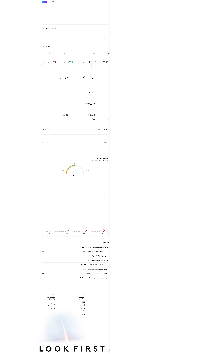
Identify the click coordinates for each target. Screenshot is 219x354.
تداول (84, 305)
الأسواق (103, 1)
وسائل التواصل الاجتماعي (81, 295)
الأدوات (53, 295)
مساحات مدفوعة (82, 315)
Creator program (82, 299)
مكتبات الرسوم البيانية (51, 297)
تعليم (84, 307)
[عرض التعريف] (109, 77)
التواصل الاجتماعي (109, 1)
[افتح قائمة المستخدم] (49, 2)
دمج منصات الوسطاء (51, 305)
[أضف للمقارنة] (95, 62)
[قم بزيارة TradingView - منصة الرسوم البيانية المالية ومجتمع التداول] (46, 46)
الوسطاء (98, 1)
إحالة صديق (83, 298)
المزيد (93, 1)
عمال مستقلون (82, 314)
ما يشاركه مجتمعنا (82, 297)
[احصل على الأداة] (53, 28)
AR (52, 1)
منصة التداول (52, 300)
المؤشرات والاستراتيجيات (81, 311)
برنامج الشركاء (52, 307)
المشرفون (83, 302)
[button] (105, 2)
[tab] (48, 129)
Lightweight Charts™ (51, 298)
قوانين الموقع (83, 300)
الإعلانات (53, 304)
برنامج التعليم (52, 308)
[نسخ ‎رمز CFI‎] (89, 119)
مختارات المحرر (82, 308)
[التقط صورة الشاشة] (55, 28)
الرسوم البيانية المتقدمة (51, 299)
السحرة (84, 313)
